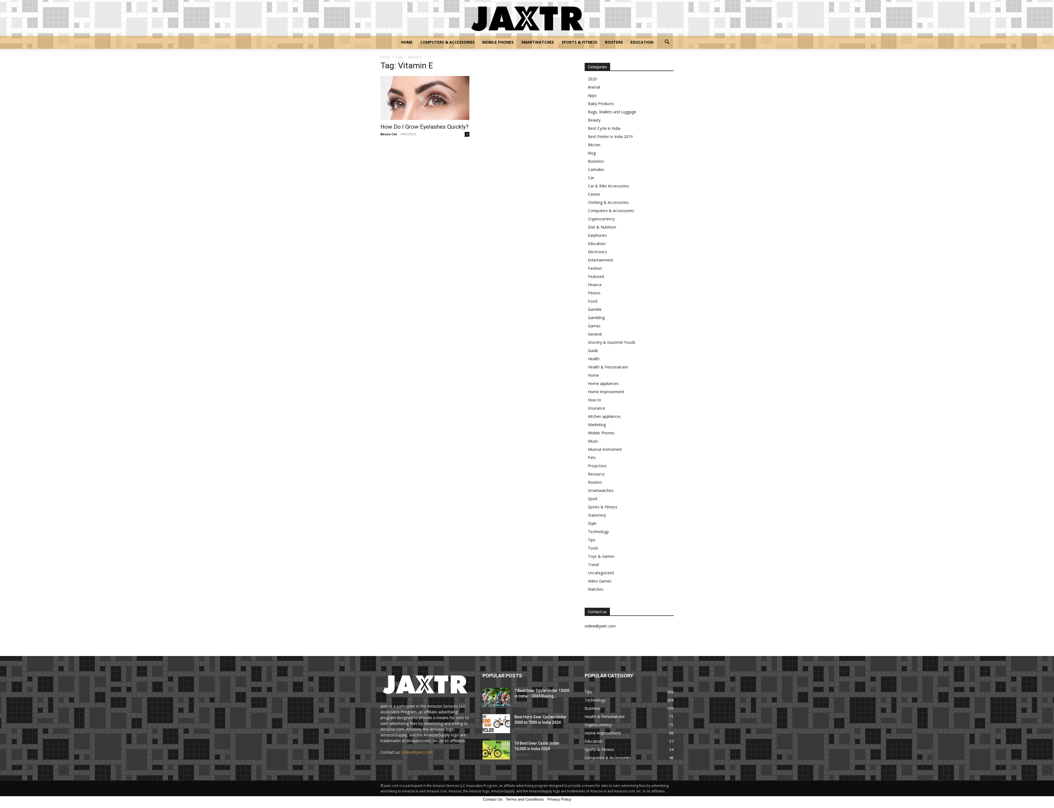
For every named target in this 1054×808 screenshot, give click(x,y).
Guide (593, 350)
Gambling (596, 317)
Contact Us (492, 799)
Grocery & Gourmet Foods (611, 342)
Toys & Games (601, 556)
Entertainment (600, 260)
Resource (596, 474)
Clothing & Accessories (608, 202)
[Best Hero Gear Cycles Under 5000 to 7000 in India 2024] (496, 723)
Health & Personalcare (608, 367)
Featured (596, 276)
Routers (614, 42)
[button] (667, 42)
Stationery (597, 515)
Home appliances (603, 383)
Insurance (596, 408)
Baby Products (601, 103)
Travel (593, 564)
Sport (593, 498)
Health (593, 358)
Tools (593, 548)
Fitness (594, 292)
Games (594, 325)
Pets (592, 457)
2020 (592, 78)
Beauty (594, 120)
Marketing (597, 424)
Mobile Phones (498, 42)
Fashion (595, 268)
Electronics (597, 251)
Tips (591, 539)
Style (592, 523)
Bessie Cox (388, 134)
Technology (598, 531)
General (595, 334)
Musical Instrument (605, 449)
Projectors (597, 465)
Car (591, 177)
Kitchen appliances (604, 416)
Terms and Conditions (525, 799)
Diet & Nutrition (602, 227)
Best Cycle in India (604, 128)
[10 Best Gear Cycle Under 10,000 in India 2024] (496, 750)
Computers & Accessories (447, 42)
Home (407, 42)
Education (641, 42)
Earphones (597, 235)
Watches (595, 589)
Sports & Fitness (579, 42)
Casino (594, 194)
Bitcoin (594, 144)
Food (592, 301)
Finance (595, 284)
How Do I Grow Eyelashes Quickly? (424, 126)
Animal (594, 87)
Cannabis (596, 169)
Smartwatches (537, 42)
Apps (592, 95)
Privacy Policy (559, 799)
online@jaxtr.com (417, 752)
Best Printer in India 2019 (610, 136)
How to (594, 399)
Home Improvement (606, 391)
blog (592, 153)
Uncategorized (601, 572)
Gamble (595, 309)
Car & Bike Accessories (608, 185)
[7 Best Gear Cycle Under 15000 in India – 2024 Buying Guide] (496, 697)
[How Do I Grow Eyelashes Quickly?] (424, 98)
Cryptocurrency (601, 218)
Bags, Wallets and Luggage (612, 111)
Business (596, 161)
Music (593, 441)
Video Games (600, 581)
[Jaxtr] (527, 18)
